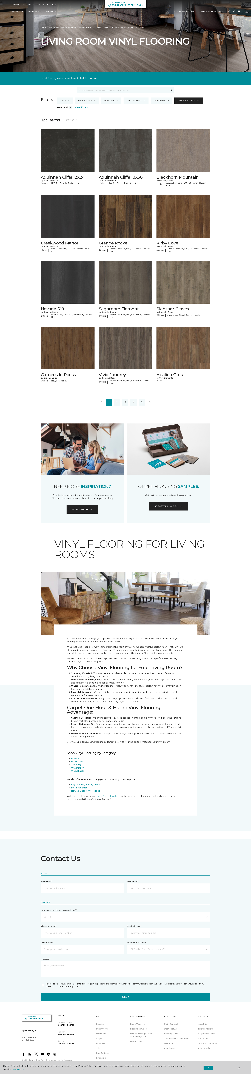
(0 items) (239, 11)
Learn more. (18, 1069)
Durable (75, 758)
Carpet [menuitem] (99, 1038)
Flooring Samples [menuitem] (138, 1029)
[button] (229, 11)
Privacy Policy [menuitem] (204, 1048)
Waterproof (77, 768)
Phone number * (48, 926)
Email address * (134, 926)
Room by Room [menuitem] (205, 1029)
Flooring (60, 27)
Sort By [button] (70, 120)
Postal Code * (47, 943)
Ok (208, 1067)
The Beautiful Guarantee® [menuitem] (176, 1038)
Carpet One (46, 27)
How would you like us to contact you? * (59, 910)
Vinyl (70, 27)
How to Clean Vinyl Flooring (85, 791)
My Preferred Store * (136, 943)
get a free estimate (107, 796)
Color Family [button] (134, 100)
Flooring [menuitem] (100, 1024)
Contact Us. (92, 78)
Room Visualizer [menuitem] (138, 1024)
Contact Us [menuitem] (203, 1038)
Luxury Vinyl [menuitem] (102, 1029)
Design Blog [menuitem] (136, 1041)
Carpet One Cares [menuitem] (206, 1034)
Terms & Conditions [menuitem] (207, 1043)
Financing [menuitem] (101, 1058)
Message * (45, 959)
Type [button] (63, 100)
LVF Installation (79, 787)
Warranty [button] (159, 100)
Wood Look (77, 771)
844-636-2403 (49, 5)
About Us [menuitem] (202, 1024)
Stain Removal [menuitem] (171, 1024)
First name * (46, 881)
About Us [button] (51, 11)
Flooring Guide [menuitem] (171, 1034)
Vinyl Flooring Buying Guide (85, 784)
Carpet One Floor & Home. (41, 1060)
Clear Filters (81, 107)
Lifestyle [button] (109, 100)
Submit (125, 997)
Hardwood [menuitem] (101, 1034)
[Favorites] (234, 11)
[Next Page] (150, 402)
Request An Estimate (212, 11)
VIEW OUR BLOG (80, 509)
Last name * (132, 881)
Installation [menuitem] (169, 1048)
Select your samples (166, 506)
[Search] (171, 90)
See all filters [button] (187, 100)
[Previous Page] (101, 402)
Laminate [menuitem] (100, 1043)
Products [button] (17, 11)
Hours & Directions (184, 11)
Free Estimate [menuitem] (103, 1053)
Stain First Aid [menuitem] (170, 1029)
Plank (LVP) (77, 761)
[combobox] (123, 90)
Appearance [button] (85, 100)
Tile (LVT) (76, 764)
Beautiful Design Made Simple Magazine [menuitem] (141, 1035)
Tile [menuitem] (98, 1048)
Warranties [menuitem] (169, 1043)
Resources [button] (34, 11)
